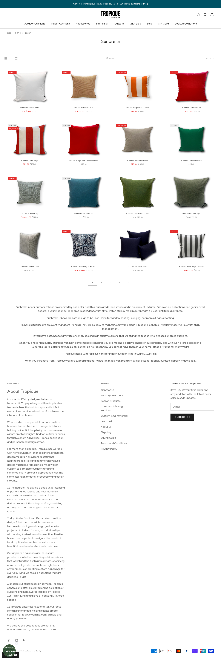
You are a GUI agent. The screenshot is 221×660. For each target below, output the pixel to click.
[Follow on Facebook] (8, 640)
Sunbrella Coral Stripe (29, 160)
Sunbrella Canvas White (29, 107)
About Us (106, 427)
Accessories (83, 23)
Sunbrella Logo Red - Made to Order (83, 160)
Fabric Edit (102, 23)
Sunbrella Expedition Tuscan (137, 107)
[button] (9, 650)
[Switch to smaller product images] (11, 58)
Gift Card (163, 23)
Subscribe (182, 417)
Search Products (111, 401)
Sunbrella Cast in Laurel (83, 213)
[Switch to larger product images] (6, 58)
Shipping (106, 432)
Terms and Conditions (114, 443)
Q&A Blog (135, 23)
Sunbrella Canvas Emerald (191, 160)
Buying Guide (108, 438)
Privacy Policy (109, 449)
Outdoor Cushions (34, 23)
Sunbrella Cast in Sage (191, 213)
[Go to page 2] (128, 282)
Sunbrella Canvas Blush (191, 107)
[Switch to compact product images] (16, 58)
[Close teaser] (16, 643)
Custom (119, 23)
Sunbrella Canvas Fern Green (137, 213)
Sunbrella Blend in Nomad (137, 160)
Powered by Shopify (34, 651)
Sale (149, 23)
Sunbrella (26, 33)
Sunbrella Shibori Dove (30, 266)
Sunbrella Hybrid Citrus (83, 107)
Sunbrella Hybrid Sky (29, 213)
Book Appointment (186, 23)
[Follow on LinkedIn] (24, 640)
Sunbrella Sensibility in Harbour (83, 266)
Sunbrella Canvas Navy (137, 266)
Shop (17, 33)
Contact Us (107, 390)
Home (9, 33)
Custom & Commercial (114, 416)
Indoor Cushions (60, 23)
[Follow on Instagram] (16, 640)
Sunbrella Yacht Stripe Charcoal (191, 266)
